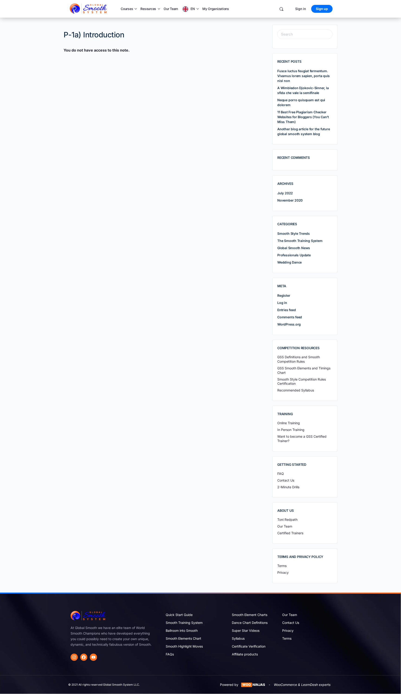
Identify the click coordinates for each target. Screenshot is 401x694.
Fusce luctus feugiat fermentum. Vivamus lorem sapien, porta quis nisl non (303, 76)
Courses (127, 9)
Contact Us (290, 623)
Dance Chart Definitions (250, 623)
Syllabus (238, 638)
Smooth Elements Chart (183, 638)
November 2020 (290, 200)
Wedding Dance (289, 262)
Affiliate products (245, 654)
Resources (148, 9)
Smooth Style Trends (293, 233)
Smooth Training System (184, 623)
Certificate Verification (248, 646)
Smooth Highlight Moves (184, 646)
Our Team (171, 9)
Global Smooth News (293, 248)
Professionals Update (294, 255)
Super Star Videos (245, 630)
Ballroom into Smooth (182, 630)
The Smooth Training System (300, 241)
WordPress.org (289, 324)
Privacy (288, 630)
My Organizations (215, 9)
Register (283, 295)
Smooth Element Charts (249, 615)
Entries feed (286, 310)
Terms (286, 638)
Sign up (322, 9)
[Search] (281, 9)
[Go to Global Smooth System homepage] (88, 8)
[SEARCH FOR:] (305, 34)
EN (193, 9)
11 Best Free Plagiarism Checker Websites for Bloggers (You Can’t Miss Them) (303, 117)
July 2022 (285, 193)
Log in (282, 303)
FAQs (170, 654)
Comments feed (289, 317)
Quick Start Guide (179, 615)
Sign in (300, 9)
